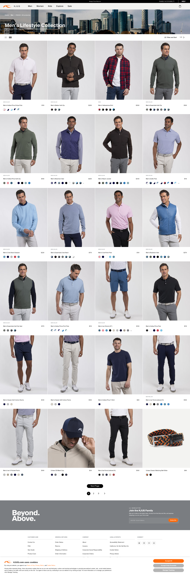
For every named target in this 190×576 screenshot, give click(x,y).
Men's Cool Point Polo (105, 253)
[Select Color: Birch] (114, 330)
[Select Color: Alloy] (11, 257)
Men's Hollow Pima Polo (153, 326)
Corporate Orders (88, 554)
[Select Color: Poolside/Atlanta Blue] (77, 183)
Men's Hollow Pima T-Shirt (106, 400)
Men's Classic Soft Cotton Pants (61, 400)
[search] (172, 6)
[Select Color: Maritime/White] (52, 330)
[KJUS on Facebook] (139, 543)
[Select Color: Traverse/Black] (114, 109)
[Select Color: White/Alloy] (73, 257)
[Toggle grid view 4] (10, 37)
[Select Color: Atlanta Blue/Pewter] (55, 109)
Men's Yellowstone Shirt (105, 105)
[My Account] (176, 6)
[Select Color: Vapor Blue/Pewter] (59, 183)
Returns (57, 546)
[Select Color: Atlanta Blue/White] (15, 109)
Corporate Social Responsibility (92, 550)
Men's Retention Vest (57, 179)
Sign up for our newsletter (117, 1)
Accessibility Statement (117, 542)
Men (30, 6)
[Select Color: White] (15, 183)
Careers (85, 546)
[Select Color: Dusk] (52, 183)
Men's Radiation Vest (152, 253)
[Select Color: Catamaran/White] (168, 183)
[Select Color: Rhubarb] (15, 257)
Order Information (60, 554)
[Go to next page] (184, 37)
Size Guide (31, 550)
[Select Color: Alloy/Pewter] (73, 183)
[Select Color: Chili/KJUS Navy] (99, 109)
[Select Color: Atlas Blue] (18, 257)
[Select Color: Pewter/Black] (110, 109)
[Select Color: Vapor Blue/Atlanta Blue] (154, 109)
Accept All (168, 561)
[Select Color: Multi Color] (147, 475)
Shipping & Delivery (61, 550)
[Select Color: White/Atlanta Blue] (8, 109)
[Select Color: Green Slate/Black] (103, 109)
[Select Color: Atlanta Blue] (18, 183)
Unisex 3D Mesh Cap (57, 470)
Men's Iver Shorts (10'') (105, 326)
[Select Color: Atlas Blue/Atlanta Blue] (165, 109)
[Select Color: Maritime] (11, 183)
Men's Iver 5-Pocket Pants (11, 470)
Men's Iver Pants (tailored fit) (155, 400)
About (84, 542)
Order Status (59, 542)
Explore (59, 6)
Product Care (32, 554)
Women (40, 6)
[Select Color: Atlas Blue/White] (18, 109)
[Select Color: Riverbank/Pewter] (168, 257)
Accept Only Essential (168, 565)
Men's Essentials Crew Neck (59, 253)
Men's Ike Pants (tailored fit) (107, 470)
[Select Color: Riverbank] (26, 183)
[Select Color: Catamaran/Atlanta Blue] (165, 257)
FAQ (29, 546)
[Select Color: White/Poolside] (11, 109)
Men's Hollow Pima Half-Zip (12, 179)
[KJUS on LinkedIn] (154, 543)
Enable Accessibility (167, 1)
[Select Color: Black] (22, 183)
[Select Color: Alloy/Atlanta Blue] (110, 183)
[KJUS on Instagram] (144, 543)
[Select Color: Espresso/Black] (52, 109)
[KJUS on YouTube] (149, 543)
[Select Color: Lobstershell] (114, 475)
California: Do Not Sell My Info (119, 546)
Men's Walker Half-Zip (58, 105)
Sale (70, 6)
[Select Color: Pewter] (161, 109)
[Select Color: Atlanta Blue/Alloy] (55, 183)
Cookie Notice (51, 565)
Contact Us (31, 542)
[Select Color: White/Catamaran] (62, 330)
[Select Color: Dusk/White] (147, 183)
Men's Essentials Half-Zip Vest (12, 326)
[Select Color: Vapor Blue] (4, 257)
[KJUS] (11, 6)
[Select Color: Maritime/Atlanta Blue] (150, 183)
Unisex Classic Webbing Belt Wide (156, 470)
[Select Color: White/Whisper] (4, 109)
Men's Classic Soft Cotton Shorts (13, 400)
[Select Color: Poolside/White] (175, 183)
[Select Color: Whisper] (8, 183)
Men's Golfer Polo (151, 179)
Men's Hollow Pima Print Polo (60, 326)
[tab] (180, 6)
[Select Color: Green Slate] (4, 183)
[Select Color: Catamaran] (29, 183)
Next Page (95, 486)
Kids (50, 6)
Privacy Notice (39, 565)
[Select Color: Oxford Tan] (124, 330)
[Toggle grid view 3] (6, 37)
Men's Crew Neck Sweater (11, 253)
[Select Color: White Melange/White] (70, 183)
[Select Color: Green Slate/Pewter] (147, 109)
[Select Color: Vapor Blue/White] (158, 183)
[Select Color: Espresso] (99, 183)
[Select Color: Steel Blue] (22, 475)
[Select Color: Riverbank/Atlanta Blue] (59, 109)
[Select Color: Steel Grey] (128, 330)
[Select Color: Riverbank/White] (66, 330)
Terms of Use (31, 565)
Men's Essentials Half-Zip (154, 105)
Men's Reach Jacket (104, 179)
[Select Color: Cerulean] (168, 404)
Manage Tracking (168, 570)
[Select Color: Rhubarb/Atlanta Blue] (165, 183)
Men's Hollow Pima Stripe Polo (12, 105)
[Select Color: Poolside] (110, 257)
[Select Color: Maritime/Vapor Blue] (106, 183)
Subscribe (174, 520)
